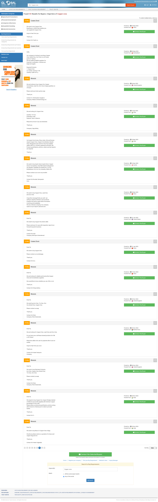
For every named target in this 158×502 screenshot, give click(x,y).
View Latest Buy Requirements (9, 37)
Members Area (5, 54)
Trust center (53, 9)
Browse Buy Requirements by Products (11, 45)
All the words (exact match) (72, 474)
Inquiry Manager (113, 460)
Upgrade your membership (87, 492)
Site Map (148, 500)
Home (3, 9)
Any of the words (69, 476)
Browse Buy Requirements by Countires (11, 48)
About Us (129, 500)
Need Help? (4, 60)
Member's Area (103, 460)
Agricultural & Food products (10, 17)
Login (147, 5)
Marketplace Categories (7, 13)
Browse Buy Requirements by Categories (8, 40)
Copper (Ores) (35, 20)
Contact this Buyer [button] (140, 31)
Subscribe (17, 492)
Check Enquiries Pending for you (50, 492)
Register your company (75, 460)
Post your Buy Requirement (37, 9)
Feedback (142, 500)
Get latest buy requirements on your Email (69, 492)
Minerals (33, 78)
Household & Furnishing (9, 26)
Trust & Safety (18, 494)
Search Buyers (131, 5)
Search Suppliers (11, 89)
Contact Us (4, 57)
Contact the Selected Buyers (91, 454)
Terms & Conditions (121, 500)
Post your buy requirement (21, 490)
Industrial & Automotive (9, 29)
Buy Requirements (6, 34)
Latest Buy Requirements (17, 9)
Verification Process (27, 494)
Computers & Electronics (9, 23)
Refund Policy (135, 500)
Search (91, 480)
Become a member (33, 490)
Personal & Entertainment (9, 20)
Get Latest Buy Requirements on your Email (144, 1)
